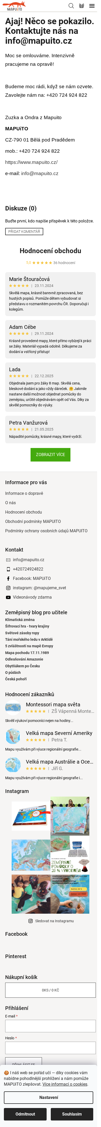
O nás (10, 502)
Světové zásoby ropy (22, 633)
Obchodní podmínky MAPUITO (33, 521)
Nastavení (48, 1097)
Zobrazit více (50, 454)
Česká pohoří (16, 679)
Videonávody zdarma (32, 597)
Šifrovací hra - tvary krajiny (27, 626)
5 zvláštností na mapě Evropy (29, 646)
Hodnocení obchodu (50, 251)
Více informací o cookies (64, 1084)
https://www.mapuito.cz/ (31, 162)
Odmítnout (25, 1114)
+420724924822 (28, 569)
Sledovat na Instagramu (54, 921)
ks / (50, 990)
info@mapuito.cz (40, 173)
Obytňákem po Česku (22, 666)
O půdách (13, 673)
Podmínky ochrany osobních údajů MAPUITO (46, 530)
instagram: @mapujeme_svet (39, 587)
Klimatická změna (20, 620)
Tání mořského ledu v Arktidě (29, 640)
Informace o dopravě (24, 493)
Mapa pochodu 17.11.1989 (27, 653)
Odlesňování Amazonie (24, 659)
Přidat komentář (24, 231)
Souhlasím (72, 1114)
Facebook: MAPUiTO (32, 578)
